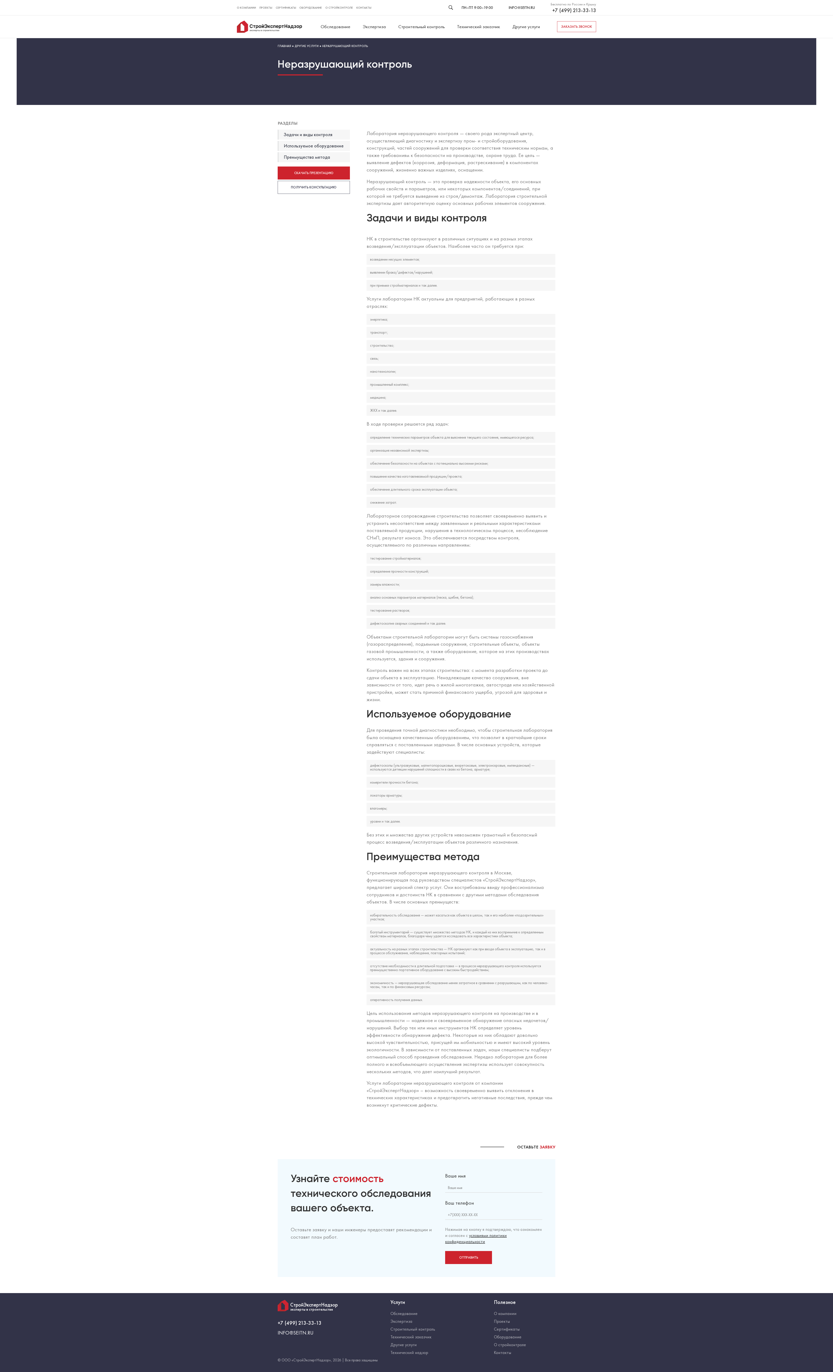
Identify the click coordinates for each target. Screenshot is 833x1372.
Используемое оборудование (314, 146)
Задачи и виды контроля (308, 134)
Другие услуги (526, 26)
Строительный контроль (421, 26)
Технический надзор (409, 1352)
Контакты (363, 7)
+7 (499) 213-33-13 (574, 10)
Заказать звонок (576, 26)
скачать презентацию (313, 173)
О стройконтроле (339, 7)
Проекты (265, 7)
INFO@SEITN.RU (522, 7)
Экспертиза (374, 26)
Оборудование (310, 7)
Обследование (335, 26)
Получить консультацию (313, 187)
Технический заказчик (478, 26)
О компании (246, 7)
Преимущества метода (307, 157)
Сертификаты (286, 7)
